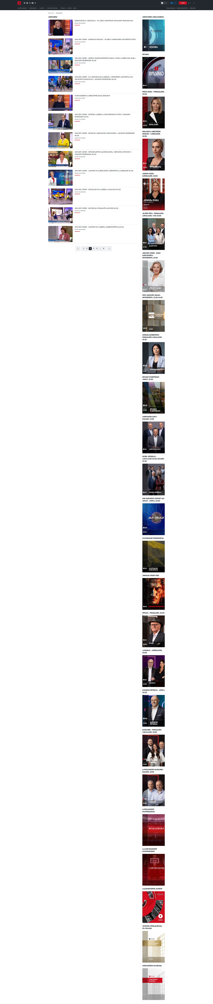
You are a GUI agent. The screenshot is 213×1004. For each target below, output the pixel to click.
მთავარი (51, 13)
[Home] (19, 3)
